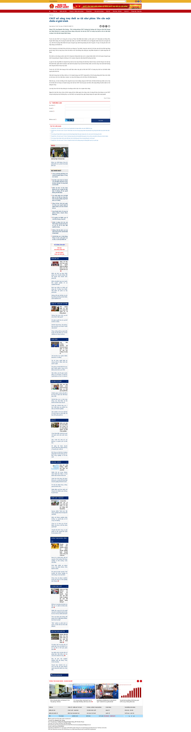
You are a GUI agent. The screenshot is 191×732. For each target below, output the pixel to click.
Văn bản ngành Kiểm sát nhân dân (59, 253)
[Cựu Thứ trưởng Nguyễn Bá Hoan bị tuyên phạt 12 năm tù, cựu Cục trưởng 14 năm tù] (55, 344)
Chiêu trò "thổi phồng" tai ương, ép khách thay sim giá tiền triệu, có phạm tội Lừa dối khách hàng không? (64, 596)
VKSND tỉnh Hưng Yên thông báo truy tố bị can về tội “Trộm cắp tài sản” (59, 326)
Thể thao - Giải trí (129, 713)
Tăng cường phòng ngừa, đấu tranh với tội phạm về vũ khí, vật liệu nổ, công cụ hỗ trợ (59, 332)
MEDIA (53, 145)
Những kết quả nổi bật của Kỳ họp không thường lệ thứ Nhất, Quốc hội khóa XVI (59, 297)
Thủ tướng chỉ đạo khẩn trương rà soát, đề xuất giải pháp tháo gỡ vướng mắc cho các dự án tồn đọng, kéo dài (76, 134)
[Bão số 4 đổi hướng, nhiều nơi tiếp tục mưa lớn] (55, 467)
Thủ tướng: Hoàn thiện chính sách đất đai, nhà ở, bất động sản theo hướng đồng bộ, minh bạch (73, 138)
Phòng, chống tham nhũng (94, 707)
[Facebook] (103, 26)
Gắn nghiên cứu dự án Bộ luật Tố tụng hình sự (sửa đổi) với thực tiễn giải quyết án (59, 413)
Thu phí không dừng (74, 731)
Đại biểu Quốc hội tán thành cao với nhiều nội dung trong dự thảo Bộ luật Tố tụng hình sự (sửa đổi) (60, 182)
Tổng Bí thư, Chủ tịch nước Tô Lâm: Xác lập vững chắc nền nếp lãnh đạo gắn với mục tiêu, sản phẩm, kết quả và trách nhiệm (79, 136)
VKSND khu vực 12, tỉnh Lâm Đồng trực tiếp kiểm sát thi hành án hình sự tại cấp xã (59, 401)
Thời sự (55, 11)
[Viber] (106, 26)
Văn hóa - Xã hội (117, 11)
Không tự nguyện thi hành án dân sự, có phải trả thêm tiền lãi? (59, 606)
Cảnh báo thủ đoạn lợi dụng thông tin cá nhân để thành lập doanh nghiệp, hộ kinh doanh (59, 480)
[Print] (100, 26)
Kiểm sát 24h (63, 11)
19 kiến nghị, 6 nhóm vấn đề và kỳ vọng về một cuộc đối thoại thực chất (59, 394)
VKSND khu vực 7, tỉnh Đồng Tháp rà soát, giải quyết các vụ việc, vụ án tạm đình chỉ (60, 238)
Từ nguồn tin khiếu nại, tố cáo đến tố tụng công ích (60, 218)
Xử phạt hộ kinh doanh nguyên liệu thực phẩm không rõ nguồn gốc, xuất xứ (59, 447)
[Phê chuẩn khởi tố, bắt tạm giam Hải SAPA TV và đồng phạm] (55, 308)
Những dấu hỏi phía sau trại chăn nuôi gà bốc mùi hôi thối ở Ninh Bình (60, 231)
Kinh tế (108, 11)
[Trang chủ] (49, 716)
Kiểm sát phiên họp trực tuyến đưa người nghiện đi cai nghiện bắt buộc (59, 283)
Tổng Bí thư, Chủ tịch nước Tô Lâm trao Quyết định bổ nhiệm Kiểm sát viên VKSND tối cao (71, 128)
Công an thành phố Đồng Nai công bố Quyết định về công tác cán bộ (60, 175)
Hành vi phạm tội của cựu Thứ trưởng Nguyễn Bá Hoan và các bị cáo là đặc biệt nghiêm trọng (60, 225)
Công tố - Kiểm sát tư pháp (76, 11)
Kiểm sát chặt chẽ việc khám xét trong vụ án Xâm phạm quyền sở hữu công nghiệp (64, 427)
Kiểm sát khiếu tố (53, 713)
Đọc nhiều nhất (56, 170)
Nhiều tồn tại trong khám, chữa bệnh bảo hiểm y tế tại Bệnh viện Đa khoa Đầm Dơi (59, 474)
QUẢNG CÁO (75, 716)
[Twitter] (109, 26)
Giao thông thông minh (63, 731)
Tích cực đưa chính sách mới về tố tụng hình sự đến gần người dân (64, 387)
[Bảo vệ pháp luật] (60, 6)
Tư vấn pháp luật (91, 710)
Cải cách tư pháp (99, 11)
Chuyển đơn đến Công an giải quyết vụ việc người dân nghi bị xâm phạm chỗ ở (59, 531)
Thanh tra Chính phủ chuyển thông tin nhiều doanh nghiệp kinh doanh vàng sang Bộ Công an (64, 550)
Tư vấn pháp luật (56, 586)
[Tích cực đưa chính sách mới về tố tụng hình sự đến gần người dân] (55, 386)
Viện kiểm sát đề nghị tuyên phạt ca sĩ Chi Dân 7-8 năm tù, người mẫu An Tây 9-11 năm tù (59, 374)
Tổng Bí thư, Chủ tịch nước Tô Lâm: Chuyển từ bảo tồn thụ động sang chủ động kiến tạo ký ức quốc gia (74, 140)
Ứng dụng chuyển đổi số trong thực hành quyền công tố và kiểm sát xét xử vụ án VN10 (59, 368)
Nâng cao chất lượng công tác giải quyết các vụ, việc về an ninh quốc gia (59, 164)
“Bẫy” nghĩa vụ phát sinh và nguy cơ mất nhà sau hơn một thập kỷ (59, 624)
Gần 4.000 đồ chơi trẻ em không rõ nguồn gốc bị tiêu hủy (59, 441)
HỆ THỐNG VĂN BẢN (59, 244)
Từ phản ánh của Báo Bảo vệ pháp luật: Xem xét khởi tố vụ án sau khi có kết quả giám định (59, 647)
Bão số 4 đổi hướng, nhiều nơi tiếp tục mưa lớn (64, 468)
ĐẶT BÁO (88, 716)
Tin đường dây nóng (130, 707)
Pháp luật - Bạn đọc (136, 11)
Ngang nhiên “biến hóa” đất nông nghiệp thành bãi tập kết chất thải (59, 512)
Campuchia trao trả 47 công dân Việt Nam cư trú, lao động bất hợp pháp (64, 504)
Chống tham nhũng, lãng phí (58, 540)
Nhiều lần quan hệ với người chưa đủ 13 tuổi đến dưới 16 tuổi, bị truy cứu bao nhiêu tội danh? (59, 612)
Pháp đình (89, 11)
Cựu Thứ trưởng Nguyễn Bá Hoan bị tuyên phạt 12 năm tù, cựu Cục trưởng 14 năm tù (64, 348)
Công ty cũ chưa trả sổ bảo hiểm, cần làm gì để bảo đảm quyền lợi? (59, 525)
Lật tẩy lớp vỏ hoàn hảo (58, 159)
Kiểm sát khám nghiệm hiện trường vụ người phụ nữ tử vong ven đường (59, 519)
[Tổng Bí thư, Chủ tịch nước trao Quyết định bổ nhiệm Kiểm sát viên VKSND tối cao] (55, 263)
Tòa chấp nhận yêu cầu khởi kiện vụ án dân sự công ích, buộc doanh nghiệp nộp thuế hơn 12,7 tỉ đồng (60, 198)
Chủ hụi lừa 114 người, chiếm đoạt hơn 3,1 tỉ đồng (59, 356)
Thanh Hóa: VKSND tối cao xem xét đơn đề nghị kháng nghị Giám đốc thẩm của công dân (59, 667)
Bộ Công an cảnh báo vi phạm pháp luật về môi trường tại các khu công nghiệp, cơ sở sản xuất (59, 455)
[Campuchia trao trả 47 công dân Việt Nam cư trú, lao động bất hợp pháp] (55, 502)
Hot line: (107, 716)
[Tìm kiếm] (125, 1)
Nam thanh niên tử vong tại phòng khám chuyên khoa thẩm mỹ (60, 213)
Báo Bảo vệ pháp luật (57, 675)
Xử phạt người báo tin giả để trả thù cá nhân (59, 320)
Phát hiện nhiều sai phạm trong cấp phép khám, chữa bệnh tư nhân (59, 567)
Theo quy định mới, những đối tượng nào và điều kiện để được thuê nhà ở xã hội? (59, 618)
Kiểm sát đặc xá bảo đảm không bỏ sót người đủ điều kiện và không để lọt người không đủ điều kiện (60, 190)
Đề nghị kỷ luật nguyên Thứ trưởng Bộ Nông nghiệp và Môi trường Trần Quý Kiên (59, 573)
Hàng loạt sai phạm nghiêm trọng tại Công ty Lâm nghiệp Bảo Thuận (59, 579)
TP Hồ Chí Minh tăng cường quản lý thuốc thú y (59, 485)
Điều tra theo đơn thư (58, 631)
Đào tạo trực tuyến (85, 731)
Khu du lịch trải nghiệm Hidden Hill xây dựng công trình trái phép (59, 660)
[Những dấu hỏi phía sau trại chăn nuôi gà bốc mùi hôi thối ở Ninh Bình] (55, 637)
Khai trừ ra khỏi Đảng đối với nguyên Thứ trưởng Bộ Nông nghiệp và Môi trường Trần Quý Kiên (59, 560)
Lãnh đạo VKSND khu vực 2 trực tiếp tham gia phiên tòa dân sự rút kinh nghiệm (59, 407)
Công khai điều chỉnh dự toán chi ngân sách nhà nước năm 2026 (59, 435)
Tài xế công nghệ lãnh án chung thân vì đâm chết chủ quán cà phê (59, 362)
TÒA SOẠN (61, 716)
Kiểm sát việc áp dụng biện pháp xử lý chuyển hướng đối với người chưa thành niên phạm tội (59, 276)
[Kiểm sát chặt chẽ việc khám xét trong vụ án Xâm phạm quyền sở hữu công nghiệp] (55, 425)
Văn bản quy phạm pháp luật (59, 248)
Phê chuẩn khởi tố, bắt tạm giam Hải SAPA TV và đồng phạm (64, 310)
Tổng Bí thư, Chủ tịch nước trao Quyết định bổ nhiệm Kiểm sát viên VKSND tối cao (64, 265)
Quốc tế (126, 11)
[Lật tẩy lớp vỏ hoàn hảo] (59, 152)
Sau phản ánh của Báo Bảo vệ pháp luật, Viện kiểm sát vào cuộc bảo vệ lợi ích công (59, 654)
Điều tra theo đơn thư (73, 713)
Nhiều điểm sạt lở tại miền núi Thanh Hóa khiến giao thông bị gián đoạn (59, 491)
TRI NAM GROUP (52, 731)
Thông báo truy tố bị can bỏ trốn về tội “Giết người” (59, 316)
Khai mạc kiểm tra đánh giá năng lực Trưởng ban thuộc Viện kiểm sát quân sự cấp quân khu (59, 290)
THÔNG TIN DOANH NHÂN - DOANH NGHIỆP (61, 681)
